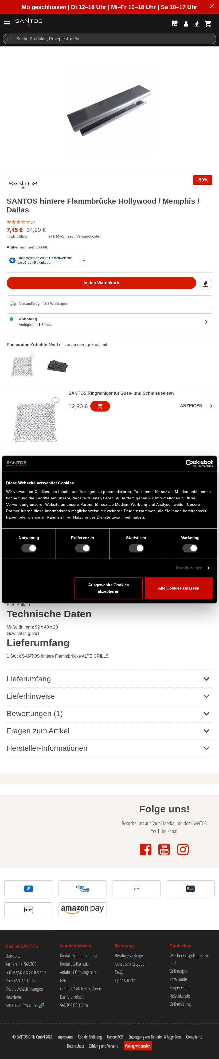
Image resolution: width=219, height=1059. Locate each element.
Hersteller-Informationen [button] (47, 748)
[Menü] (7, 23)
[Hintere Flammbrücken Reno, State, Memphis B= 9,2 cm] (109, 108)
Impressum (65, 1037)
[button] (109, 222)
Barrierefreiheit (72, 997)
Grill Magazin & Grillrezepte (25, 972)
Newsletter (13, 997)
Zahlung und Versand (103, 1046)
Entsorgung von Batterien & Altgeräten (154, 1037)
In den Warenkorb (101, 282)
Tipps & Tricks (125, 980)
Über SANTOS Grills (20, 980)
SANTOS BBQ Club (74, 1005)
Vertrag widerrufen (138, 1046)
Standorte (13, 956)
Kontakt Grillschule (74, 964)
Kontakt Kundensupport (78, 955)
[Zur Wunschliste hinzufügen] (205, 283)
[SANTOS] (23, 186)
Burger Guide (180, 987)
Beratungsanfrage (129, 955)
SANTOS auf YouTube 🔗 (24, 1005)
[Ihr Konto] (186, 24)
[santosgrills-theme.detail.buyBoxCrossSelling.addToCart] (100, 406)
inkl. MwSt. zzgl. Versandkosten (74, 236)
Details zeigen (189, 568)
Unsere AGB (115, 1037)
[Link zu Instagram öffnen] (183, 855)
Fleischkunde (180, 996)
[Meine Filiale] (175, 23)
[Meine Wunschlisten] (196, 24)
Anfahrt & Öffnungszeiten (79, 972)
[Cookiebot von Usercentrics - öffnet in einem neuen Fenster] (189, 464)
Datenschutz (75, 1046)
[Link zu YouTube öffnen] (164, 855)
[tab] (24, 364)
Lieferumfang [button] (29, 679)
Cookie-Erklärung (90, 1037)
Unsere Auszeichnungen (24, 989)
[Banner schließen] (212, 6)
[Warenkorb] (208, 24)
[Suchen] (8, 39)
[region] (109, 108)
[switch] (82, 548)
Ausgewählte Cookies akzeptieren (108, 588)
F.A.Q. (119, 972)
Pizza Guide (178, 979)
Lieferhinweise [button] (31, 696)
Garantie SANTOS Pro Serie (80, 988)
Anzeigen (191, 406)
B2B (63, 980)
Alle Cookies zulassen (178, 588)
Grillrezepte (178, 971)
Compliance (194, 1037)
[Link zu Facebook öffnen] (146, 855)
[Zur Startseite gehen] (29, 22)
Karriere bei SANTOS (20, 964)
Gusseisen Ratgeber (130, 964)
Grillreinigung (180, 1004)
